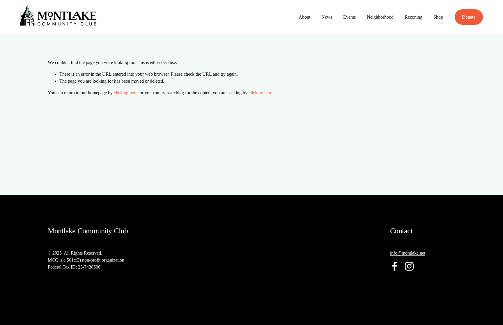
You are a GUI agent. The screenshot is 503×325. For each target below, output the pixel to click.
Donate (468, 17)
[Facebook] (394, 266)
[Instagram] (409, 266)
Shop (438, 17)
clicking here (125, 92)
